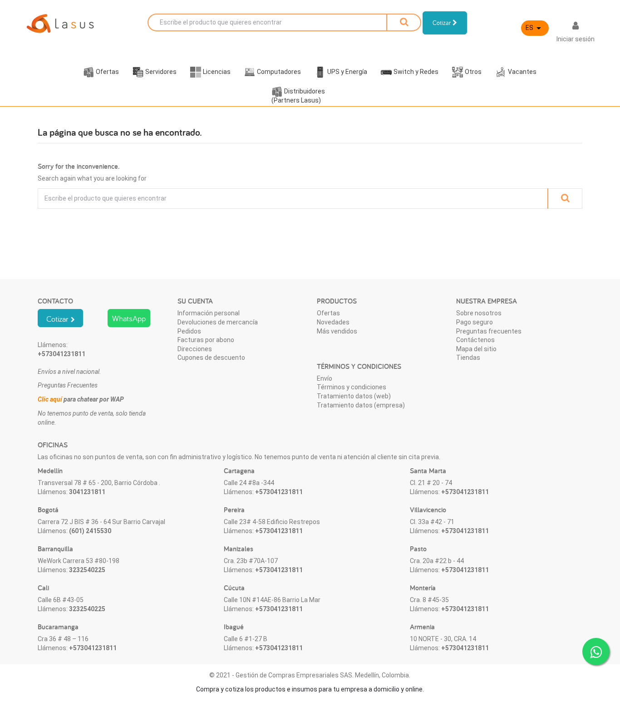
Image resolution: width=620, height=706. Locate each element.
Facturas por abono (205, 339)
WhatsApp (129, 318)
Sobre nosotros (479, 313)
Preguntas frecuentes (489, 331)
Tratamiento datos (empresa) (361, 405)
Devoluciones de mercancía (217, 322)
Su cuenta (195, 301)
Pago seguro (474, 322)
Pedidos (189, 331)
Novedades (333, 322)
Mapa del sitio (476, 349)
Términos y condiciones (351, 387)
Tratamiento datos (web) (354, 396)
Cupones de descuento (211, 357)
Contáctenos (475, 339)
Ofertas (328, 313)
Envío (324, 378)
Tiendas (468, 357)
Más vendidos (337, 331)
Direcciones (194, 349)
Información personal (208, 313)
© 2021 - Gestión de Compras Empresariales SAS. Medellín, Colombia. (309, 675)
